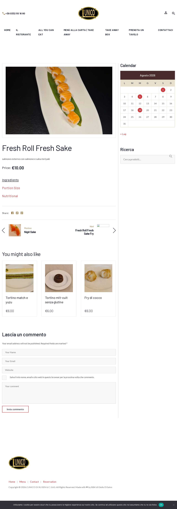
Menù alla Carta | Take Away (79, 32)
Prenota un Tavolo (136, 32)
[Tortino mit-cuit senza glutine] (59, 266)
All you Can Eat (46, 32)
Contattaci (165, 29)
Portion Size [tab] (11, 188)
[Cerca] (170, 158)
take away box (112, 32)
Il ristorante (23, 32)
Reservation (49, 481)
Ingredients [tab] (10, 180)
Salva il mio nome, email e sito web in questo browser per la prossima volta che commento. (52, 377)
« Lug (123, 133)
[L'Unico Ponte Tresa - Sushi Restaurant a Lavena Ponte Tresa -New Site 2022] (88, 13)
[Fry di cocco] (98, 266)
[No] (173, 504)
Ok (161, 505)
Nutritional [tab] (10, 196)
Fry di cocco (93, 298)
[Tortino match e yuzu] (19, 266)
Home (7, 29)
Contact (34, 481)
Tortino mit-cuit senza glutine (56, 300)
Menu (22, 481)
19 (140, 110)
